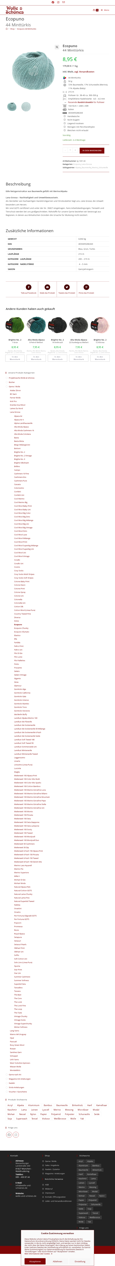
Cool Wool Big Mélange (23, 520)
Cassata (17, 484)
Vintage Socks (20, 1020)
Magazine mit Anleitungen (20, 1079)
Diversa (17, 617)
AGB (47, 1184)
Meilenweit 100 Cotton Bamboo (27, 786)
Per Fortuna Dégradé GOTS (25, 915)
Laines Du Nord (16, 408)
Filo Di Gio (18, 653)
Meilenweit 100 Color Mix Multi (27, 779)
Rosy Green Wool (17, 1045)
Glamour (17, 685)
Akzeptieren (35, 1261)
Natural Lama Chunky (23, 894)
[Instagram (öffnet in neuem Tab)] (58, 2)
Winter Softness (20, 1027)
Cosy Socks (18, 570)
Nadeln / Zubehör (52, 1169)
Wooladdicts (15, 1070)
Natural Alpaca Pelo (22, 887)
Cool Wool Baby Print (23, 506)
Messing (69, 1109)
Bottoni (17, 448)
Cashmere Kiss (20, 477)
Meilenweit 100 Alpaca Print (25, 775)
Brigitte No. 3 (19, 459)
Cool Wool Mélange (22, 538)
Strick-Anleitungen (16, 1087)
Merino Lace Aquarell (23, 865)
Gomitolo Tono (20, 707)
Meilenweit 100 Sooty (23, 829)
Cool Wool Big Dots (22, 516)
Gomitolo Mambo (21, 703)
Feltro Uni (18, 649)
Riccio (16, 930)
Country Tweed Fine (22, 614)
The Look (18, 1002)
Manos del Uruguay (18, 1034)
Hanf (89, 1105)
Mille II (17, 876)
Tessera (17, 991)
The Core (18, 998)
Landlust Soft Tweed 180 (24, 739)
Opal (12, 1038)
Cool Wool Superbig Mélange (26, 545)
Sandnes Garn (16, 1052)
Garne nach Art (15, 1074)
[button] (57, 47)
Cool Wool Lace (20, 534)
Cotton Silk (18, 606)
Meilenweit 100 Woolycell (24, 836)
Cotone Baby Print (21, 581)
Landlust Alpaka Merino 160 (25, 718)
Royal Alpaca (19, 933)
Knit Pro (13, 401)
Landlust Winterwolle (23, 750)
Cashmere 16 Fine (21, 473)
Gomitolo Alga (20, 689)
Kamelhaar (101, 1105)
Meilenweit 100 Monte (23, 811)
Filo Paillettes (19, 660)
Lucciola (17, 768)
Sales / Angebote (52, 1165)
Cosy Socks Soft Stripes (23, 578)
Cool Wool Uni (20, 552)
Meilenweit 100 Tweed (23, 833)
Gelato (17, 671)
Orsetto (17, 912)
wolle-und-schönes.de (26, 1196)
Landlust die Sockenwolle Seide (27, 736)
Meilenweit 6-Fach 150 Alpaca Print (28, 851)
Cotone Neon (19, 585)
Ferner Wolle (15, 397)
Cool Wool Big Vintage (23, 527)
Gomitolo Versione (22, 710)
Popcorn (17, 923)
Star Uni (17, 973)
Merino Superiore (21, 872)
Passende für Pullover (86, 102)
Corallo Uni (18, 563)
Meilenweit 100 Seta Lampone (26, 826)
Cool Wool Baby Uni (22, 509)
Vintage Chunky (20, 1016)
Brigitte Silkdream (21, 462)
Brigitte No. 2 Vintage (23, 455)
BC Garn (13, 394)
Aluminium (33, 1105)
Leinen (34, 1109)
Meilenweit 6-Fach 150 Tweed (26, 858)
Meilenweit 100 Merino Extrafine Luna (30, 790)
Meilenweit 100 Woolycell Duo (26, 840)
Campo (17, 470)
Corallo (17, 560)
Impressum (50, 1193)
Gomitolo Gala (20, 696)
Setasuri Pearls (20, 944)
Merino (95, 167)
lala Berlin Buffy (20, 714)
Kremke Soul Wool (17, 405)
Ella (15, 639)
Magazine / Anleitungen (55, 1173)
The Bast (17, 994)
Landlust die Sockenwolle (24, 725)
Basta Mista (19, 441)
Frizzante (18, 667)
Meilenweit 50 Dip (21, 847)
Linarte (17, 761)
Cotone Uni (19, 596)
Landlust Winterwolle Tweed (26, 754)
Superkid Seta (20, 984)
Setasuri (17, 941)
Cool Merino (19, 498)
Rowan (13, 1048)
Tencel (35, 1118)
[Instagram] (16, 1135)
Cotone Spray (20, 592)
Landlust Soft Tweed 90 (24, 743)
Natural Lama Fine (21, 897)
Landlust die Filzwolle (23, 721)
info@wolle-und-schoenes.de (23, 1186)
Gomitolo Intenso (21, 700)
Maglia (17, 772)
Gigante (17, 678)
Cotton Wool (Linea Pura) (24, 610)
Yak (82, 1118)
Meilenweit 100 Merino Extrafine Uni (29, 808)
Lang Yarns (14, 1030)
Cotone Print (19, 588)
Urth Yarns (14, 1059)
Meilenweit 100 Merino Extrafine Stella (30, 804)
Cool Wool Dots (20, 531)
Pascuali (13, 1041)
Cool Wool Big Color (22, 513)
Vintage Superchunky (23, 1023)
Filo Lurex (18, 657)
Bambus (48, 1105)
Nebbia (17, 905)
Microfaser (83, 1109)
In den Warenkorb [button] (15, 358)
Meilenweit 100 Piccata (23, 815)
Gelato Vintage (20, 675)
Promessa (18, 926)
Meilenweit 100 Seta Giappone (26, 822)
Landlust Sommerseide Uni (25, 746)
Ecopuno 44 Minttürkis (26, 29)
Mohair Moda (20, 883)
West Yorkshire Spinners (20, 1063)
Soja (10, 1118)
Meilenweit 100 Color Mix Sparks (27, 782)
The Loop (18, 1009)
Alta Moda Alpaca (39, 351)
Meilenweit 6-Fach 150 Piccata (26, 854)
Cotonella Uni (19, 603)
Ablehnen (57, 1261)
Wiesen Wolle (15, 1066)
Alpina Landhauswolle (23, 423)
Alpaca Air (18, 416)
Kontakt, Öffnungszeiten (55, 1197)
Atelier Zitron (15, 390)
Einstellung (80, 1261)
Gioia (16, 682)
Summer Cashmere (22, 976)
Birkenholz (77, 1105)
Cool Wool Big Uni (21, 524)
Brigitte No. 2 (10, 352)
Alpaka (78, 167)
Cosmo (17, 567)
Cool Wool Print (20, 542)
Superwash (21, 1118)
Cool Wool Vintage (21, 556)
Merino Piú (18, 869)
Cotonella (18, 599)
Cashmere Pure (20, 480)
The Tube (18, 1012)
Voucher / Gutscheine (18, 1091)
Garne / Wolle (14, 386)
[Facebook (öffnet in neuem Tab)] (53, 2)
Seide (97, 1114)
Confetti (17, 491)
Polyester (69, 1114)
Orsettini (17, 908)
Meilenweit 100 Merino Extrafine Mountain (32, 797)
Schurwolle (103, 167)
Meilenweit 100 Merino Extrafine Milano (30, 793)
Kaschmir (12, 1109)
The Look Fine (20, 1005)
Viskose (46, 1118)
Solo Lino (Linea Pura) (23, 962)
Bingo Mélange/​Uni (22, 445)
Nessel (22, 1114)
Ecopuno (77, 164)
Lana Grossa (86, 164)
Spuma (17, 966)
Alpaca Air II (19, 419)
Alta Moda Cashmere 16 (24, 430)
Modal (96, 1109)
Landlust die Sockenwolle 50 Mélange (29, 728)
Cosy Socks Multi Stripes (24, 574)
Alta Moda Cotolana (22, 434)
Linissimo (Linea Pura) (23, 764)
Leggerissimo (19, 757)
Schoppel (14, 1056)
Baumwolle (86, 167)
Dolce (16, 621)
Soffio (16, 955)
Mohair (11, 1114)
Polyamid (56, 1114)
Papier (43, 1114)
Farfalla (17, 642)
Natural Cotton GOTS (23, 890)
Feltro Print (19, 646)
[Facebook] (9, 1135)
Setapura (18, 937)
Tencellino (18, 987)
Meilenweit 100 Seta (22, 818)
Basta (16, 437)
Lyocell (45, 1109)
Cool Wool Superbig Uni (24, 549)
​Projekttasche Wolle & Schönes (21, 378)
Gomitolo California (22, 693)
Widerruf (48, 1189)
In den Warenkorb (92, 150)
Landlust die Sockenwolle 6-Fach (27, 732)
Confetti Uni (19, 495)
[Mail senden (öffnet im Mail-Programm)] (63, 2)
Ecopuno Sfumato (21, 631)
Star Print (18, 969)
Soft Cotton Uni (20, 959)
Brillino (17, 466)
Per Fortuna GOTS (21, 919)
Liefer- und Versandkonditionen (58, 1201)
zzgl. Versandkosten (84, 71)
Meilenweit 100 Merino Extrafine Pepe (30, 800)
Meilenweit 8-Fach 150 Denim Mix (28, 862)
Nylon (33, 1114)
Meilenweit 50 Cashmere (24, 844)
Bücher (12, 382)
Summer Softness (21, 980)
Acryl (10, 1105)
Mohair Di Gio (20, 880)
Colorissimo (19, 488)
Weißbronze (60, 1118)
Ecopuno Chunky (21, 628)
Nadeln (12, 1083)
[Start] (7, 29)
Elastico (17, 635)
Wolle (73, 1118)
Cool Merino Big (20, 502)
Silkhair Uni (18, 951)
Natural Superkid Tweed (24, 901)
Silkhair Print (19, 948)
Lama (24, 1109)
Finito (16, 664)
